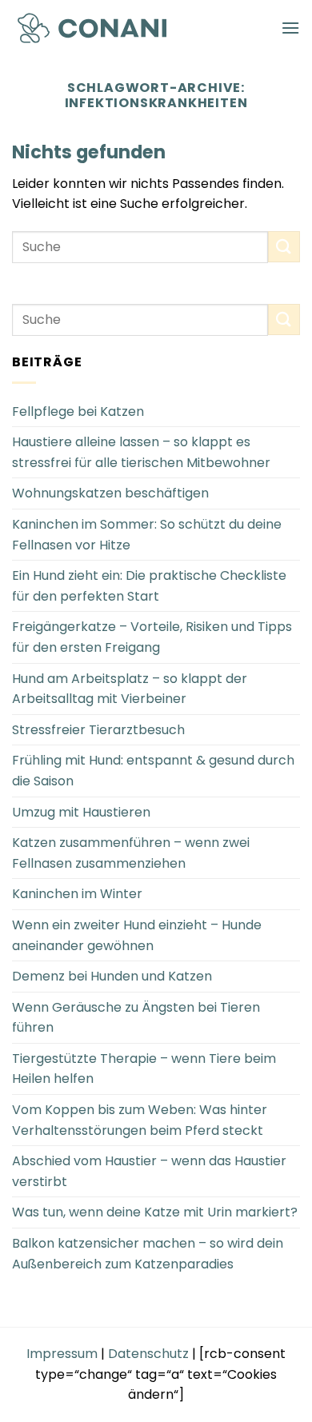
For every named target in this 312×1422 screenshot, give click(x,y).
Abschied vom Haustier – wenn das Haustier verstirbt (149, 1171)
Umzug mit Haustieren (81, 812)
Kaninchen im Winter (77, 894)
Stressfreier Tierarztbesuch (98, 730)
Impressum (62, 1353)
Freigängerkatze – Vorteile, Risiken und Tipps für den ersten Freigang (152, 637)
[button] (290, 27)
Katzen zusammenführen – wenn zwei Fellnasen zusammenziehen (131, 853)
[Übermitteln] (284, 246)
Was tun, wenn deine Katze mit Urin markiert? (155, 1212)
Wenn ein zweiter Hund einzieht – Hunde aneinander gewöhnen (137, 935)
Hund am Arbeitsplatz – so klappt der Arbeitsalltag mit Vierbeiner (129, 689)
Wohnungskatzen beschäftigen (110, 493)
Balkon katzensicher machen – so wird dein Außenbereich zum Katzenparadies (147, 1253)
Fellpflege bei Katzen (78, 411)
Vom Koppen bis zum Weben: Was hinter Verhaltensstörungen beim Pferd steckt (139, 1120)
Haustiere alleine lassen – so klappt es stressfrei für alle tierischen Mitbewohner (141, 452)
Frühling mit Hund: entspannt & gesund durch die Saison (153, 770)
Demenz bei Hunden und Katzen (112, 976)
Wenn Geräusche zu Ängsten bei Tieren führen (136, 1017)
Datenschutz (148, 1353)
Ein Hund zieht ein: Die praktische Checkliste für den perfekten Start (149, 585)
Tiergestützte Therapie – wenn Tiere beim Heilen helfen (144, 1068)
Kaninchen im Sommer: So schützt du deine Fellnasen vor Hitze (147, 534)
